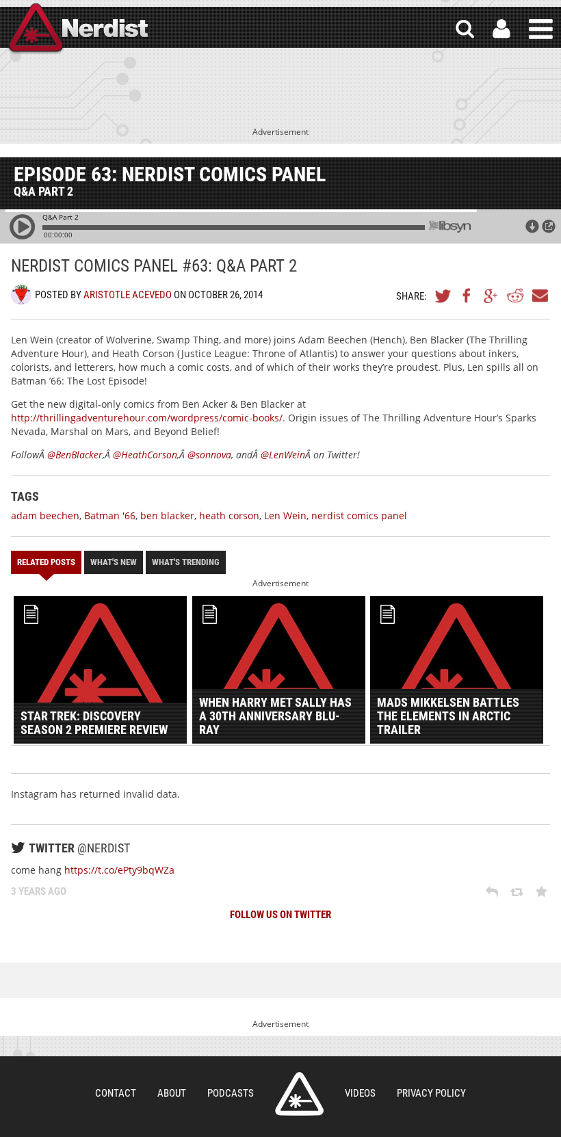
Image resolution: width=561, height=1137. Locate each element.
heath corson (229, 515)
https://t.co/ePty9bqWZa (119, 869)
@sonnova (209, 454)
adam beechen (45, 515)
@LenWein (283, 454)
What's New (113, 562)
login (501, 29)
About (171, 1093)
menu (541, 29)
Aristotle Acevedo (127, 295)
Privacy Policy (431, 1093)
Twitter (443, 295)
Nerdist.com (299, 1094)
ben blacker (167, 515)
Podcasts (230, 1093)
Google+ (491, 295)
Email (539, 295)
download (532, 226)
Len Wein (285, 515)
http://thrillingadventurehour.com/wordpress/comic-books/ (147, 417)
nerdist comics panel (359, 515)
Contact (115, 1093)
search (465, 29)
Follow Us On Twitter (280, 915)
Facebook (467, 295)
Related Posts (46, 562)
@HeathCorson (145, 454)
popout (549, 226)
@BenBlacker (75, 454)
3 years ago (38, 891)
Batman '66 (109, 515)
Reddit (515, 295)
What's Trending (186, 562)
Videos (360, 1093)
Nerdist (77, 29)
